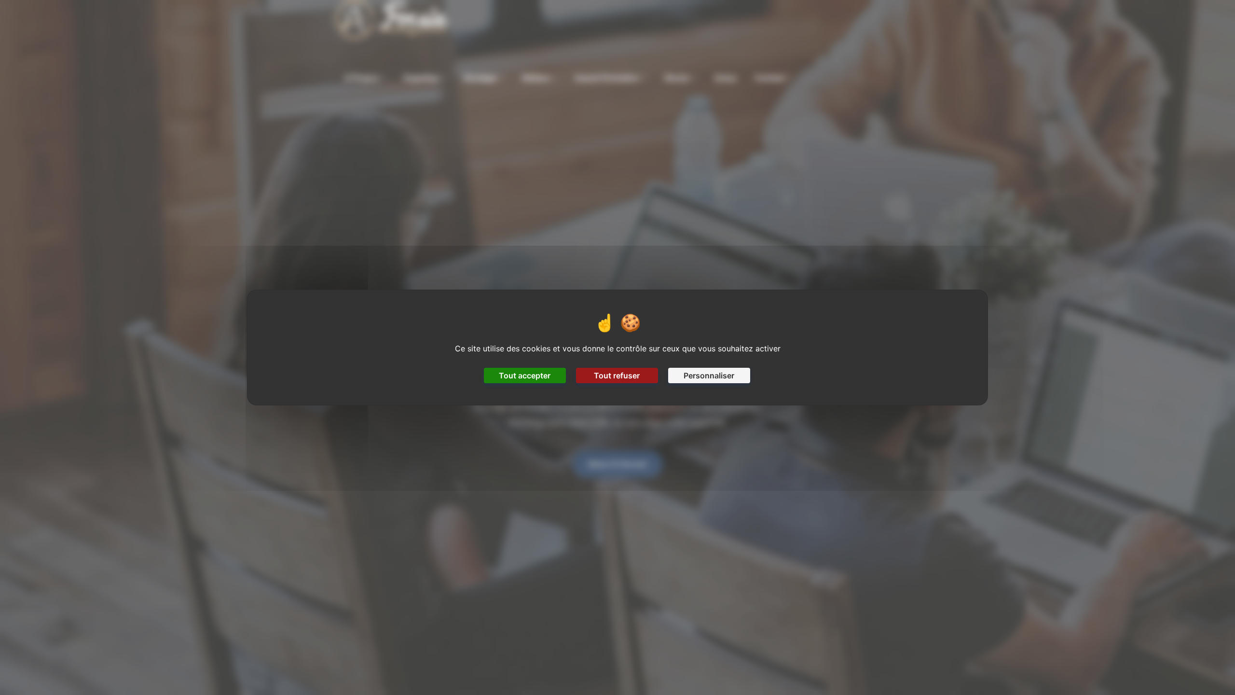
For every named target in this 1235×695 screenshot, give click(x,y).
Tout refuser (617, 375)
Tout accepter (524, 375)
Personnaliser (709, 375)
